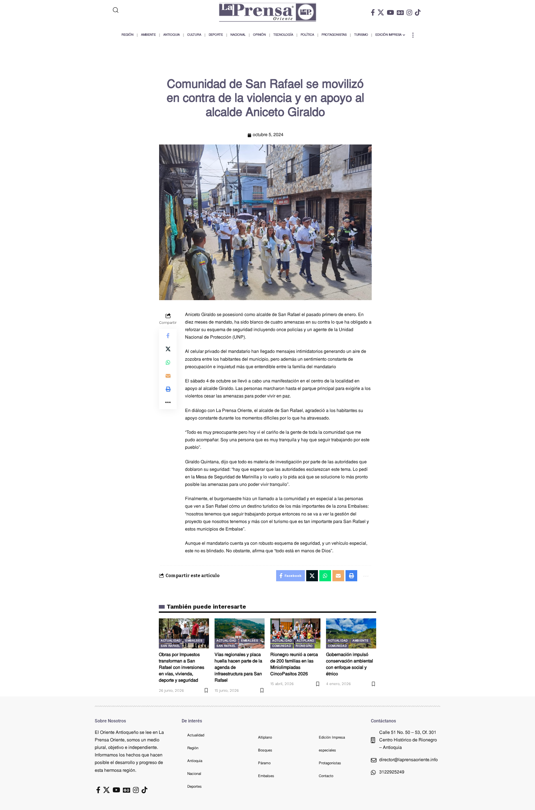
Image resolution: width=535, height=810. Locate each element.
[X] (380, 12)
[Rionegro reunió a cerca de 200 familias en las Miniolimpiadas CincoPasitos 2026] (295, 633)
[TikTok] (418, 12)
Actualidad (171, 640)
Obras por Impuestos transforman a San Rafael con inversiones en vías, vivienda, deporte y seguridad (181, 668)
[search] (138, 10)
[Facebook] (372, 12)
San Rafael (170, 646)
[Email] (168, 375)
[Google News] (400, 12)
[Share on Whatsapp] (168, 362)
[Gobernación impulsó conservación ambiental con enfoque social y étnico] (351, 633)
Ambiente (360, 640)
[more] (413, 35)
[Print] (168, 389)
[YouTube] (390, 12)
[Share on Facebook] (168, 335)
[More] (168, 402)
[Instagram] (409, 12)
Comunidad (281, 646)
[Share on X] (168, 348)
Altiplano (305, 640)
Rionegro (304, 646)
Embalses (194, 640)
